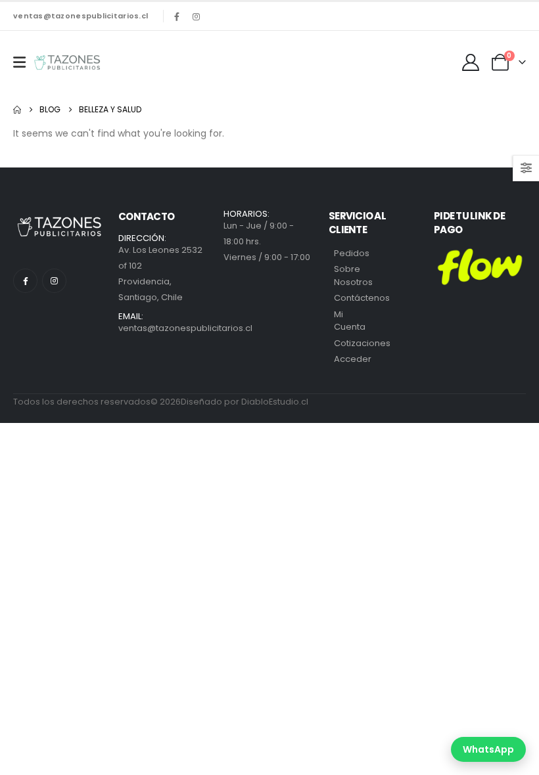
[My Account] (471, 62)
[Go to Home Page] (17, 110)
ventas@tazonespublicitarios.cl (80, 16)
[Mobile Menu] (19, 62)
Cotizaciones (362, 343)
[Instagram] (195, 16)
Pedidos (351, 253)
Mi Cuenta (349, 321)
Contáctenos (362, 298)
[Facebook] (176, 16)
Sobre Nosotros (353, 275)
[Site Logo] (67, 62)
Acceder (352, 359)
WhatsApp (488, 749)
